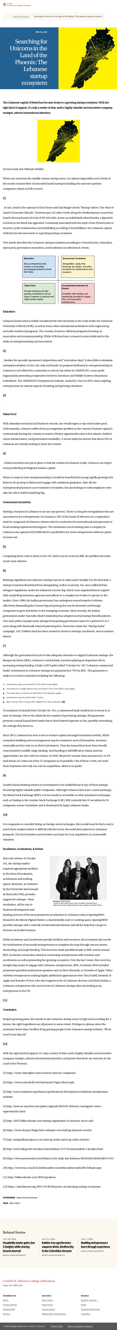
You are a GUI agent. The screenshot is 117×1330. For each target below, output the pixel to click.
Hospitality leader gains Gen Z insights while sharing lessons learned (19, 1246)
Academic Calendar (89, 1300)
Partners (6, 1313)
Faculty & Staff (9, 1309)
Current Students (10, 1304)
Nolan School (47, 1304)
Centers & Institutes (21, 16)
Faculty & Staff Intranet (90, 1309)
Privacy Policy (57, 1326)
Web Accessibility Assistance (80, 1326)
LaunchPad (85, 1313)
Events (83, 1304)
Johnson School (48, 1309)
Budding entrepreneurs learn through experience (95, 1244)
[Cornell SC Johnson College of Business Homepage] (58, 1282)
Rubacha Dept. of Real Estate (54, 1313)
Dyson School (47, 1300)
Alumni (6, 1300)
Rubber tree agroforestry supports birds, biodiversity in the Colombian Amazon (58, 1246)
